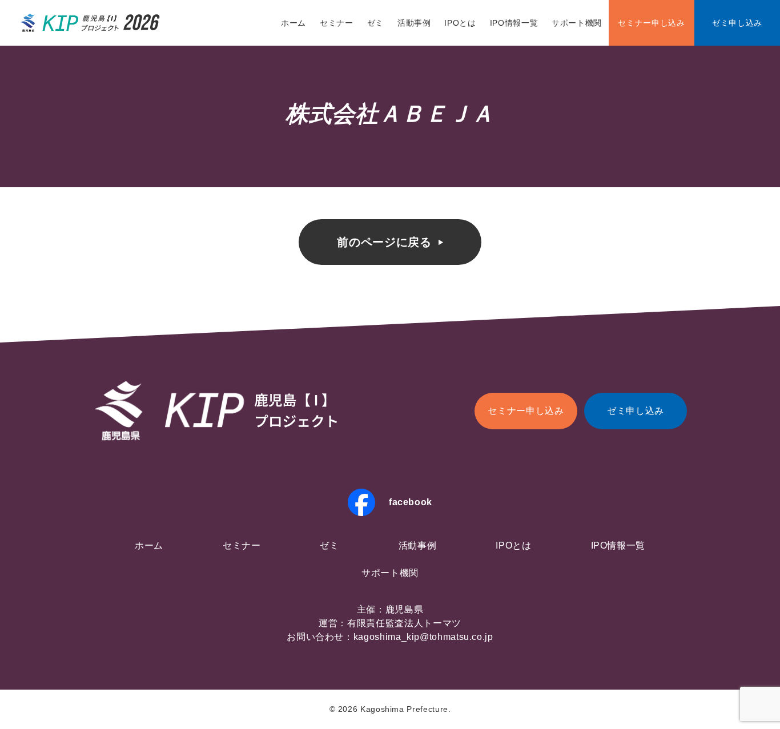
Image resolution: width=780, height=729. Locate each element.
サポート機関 (577, 22)
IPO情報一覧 (514, 22)
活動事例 (414, 22)
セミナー (336, 22)
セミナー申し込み (651, 22)
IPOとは (460, 22)
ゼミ (375, 22)
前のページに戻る (384, 242)
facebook (410, 502)
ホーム (293, 22)
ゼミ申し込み (737, 22)
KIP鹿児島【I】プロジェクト (91, 22)
